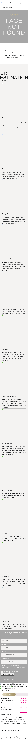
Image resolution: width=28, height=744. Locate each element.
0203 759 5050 (23, 702)
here (18, 679)
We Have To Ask (5, 717)
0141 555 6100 (23, 707)
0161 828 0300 (23, 709)
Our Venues (7, 7)
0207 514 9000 (23, 705)
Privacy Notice (14, 717)
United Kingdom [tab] (9, 694)
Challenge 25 (22, 739)
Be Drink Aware (14, 739)
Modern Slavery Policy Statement (10, 721)
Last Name (4, 644)
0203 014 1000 (23, 698)
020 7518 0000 (5, 733)
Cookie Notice (4, 719)
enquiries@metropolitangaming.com (10, 737)
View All (3, 81)
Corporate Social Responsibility (18, 723)
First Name (4, 637)
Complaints (21, 717)
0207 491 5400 (23, 700)
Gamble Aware (5, 739)
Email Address (5, 658)
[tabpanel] (14, 705)
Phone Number (5, 651)
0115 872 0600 (23, 712)
